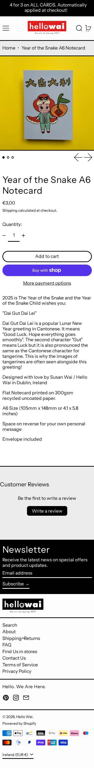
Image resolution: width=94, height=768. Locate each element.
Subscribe (13, 584)
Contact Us (14, 658)
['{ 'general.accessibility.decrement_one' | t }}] (4, 236)
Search (9, 625)
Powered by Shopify (19, 723)
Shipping (9, 210)
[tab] (3, 157)
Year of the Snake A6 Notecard (53, 48)
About (9, 631)
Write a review (47, 511)
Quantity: (12, 224)
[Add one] (23, 236)
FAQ (6, 645)
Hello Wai (24, 716)
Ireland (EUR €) (15, 754)
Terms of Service (20, 665)
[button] (79, 28)
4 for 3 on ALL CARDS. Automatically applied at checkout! (48, 7)
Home (8, 48)
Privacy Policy (16, 671)
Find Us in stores (19, 651)
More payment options (47, 283)
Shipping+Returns (21, 638)
